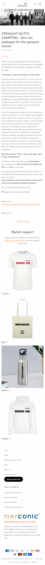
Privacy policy (39, 558)
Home (6, 450)
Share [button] (6, 56)
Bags (4, 342)
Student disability (10, 502)
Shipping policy (24, 562)
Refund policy (29, 558)
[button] (4, 4)
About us (7, 470)
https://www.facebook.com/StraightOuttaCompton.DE (21, 204)
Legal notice (34, 562)
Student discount (10, 474)
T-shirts (5, 294)
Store (6, 455)
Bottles (5, 390)
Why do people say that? (12, 460)
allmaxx (9, 558)
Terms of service (13, 562)
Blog (5, 465)
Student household (10, 497)
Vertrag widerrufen (13, 479)
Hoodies (5, 439)
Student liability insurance (13, 507)
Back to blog (23, 221)
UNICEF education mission (14, 240)
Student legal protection (12, 493)
